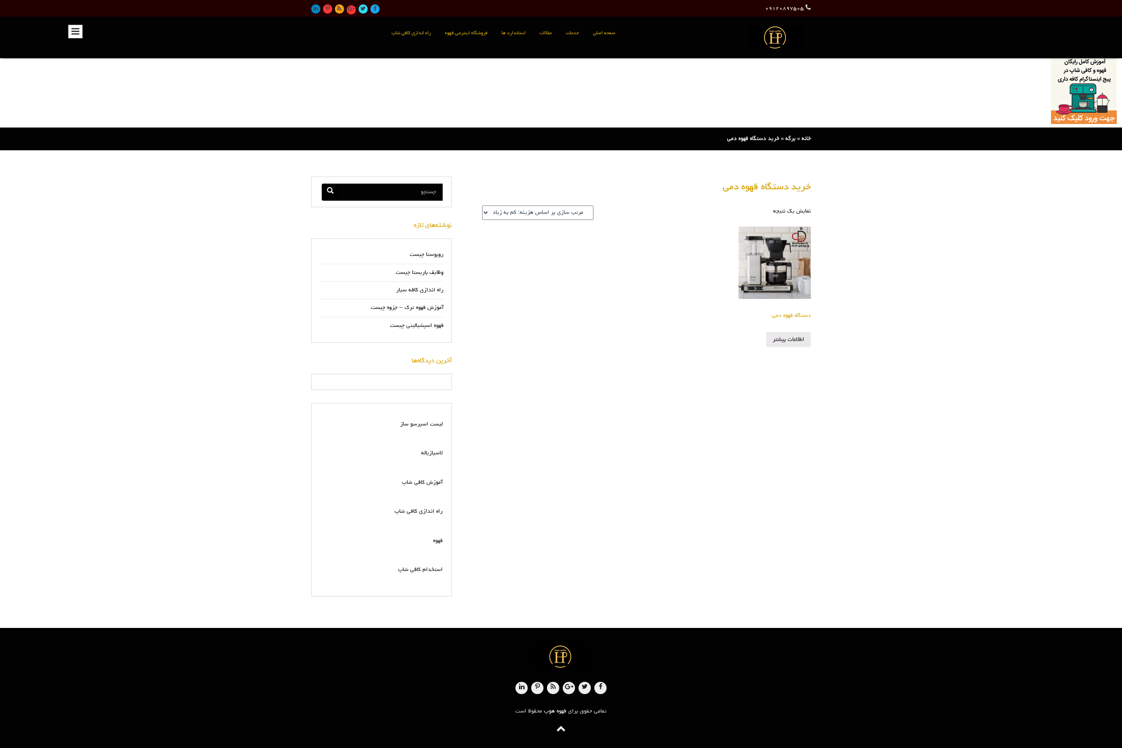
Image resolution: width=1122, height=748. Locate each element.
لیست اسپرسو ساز (421, 424)
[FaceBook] (375, 9)
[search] (330, 192)
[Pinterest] (327, 9)
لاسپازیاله (432, 453)
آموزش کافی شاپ (422, 482)
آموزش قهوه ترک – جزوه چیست (407, 308)
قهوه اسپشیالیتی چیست (417, 326)
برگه (790, 138)
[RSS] (339, 9)
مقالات (546, 33)
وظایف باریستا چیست (420, 272)
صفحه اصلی (604, 33)
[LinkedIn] (315, 9)
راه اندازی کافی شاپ (411, 33)
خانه (806, 138)
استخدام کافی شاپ (420, 570)
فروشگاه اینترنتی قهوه (466, 33)
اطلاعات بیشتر (788, 340)
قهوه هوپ (555, 711)
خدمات (572, 33)
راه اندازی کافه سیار (420, 290)
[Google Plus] (351, 9)
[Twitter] (363, 9)
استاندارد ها (513, 33)
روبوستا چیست (427, 255)
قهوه (438, 541)
